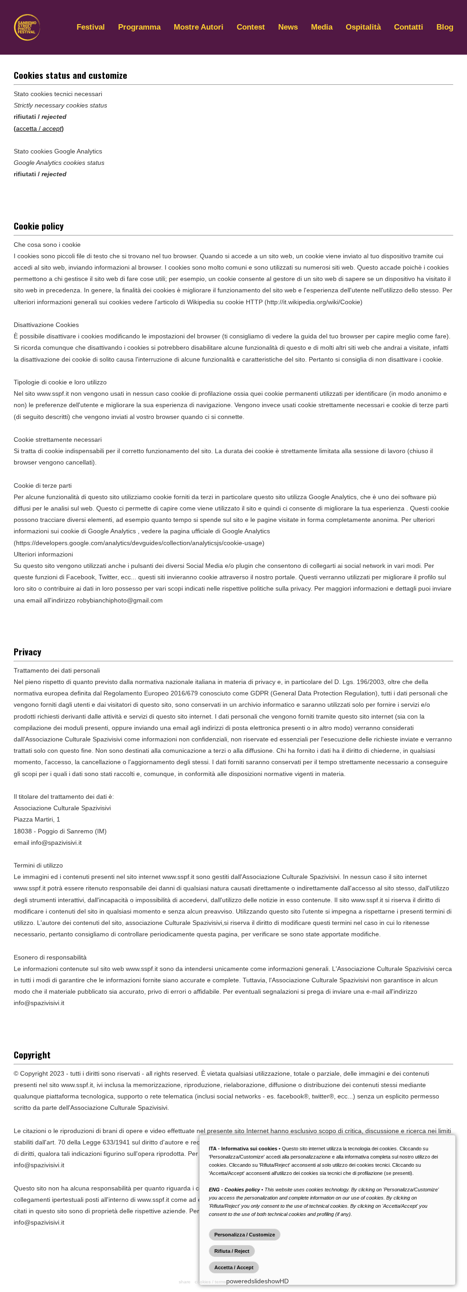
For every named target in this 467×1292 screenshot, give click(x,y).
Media (321, 27)
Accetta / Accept (234, 1267)
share (185, 1281)
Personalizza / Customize (244, 1234)
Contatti (408, 27)
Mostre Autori (198, 27)
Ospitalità (363, 27)
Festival (91, 27)
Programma (139, 27)
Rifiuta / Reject (231, 1251)
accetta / (39, 128)
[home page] (27, 38)
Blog (444, 27)
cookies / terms (210, 1281)
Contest (251, 27)
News (288, 27)
